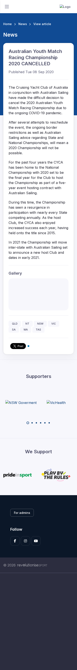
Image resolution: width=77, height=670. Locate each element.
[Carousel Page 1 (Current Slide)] (28, 423)
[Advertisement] (38, 621)
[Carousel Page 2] (32, 423)
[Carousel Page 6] (49, 423)
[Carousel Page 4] (40, 423)
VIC (53, 323)
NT (27, 323)
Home (7, 24)
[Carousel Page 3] (36, 423)
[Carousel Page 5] (45, 423)
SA (14, 329)
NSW (40, 323)
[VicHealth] (56, 402)
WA (26, 329)
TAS (38, 329)
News (22, 24)
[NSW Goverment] (21, 402)
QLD (15, 323)
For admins (22, 513)
